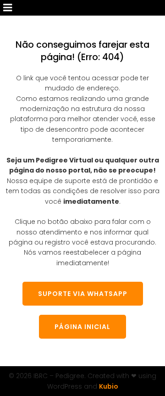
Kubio (108, 386)
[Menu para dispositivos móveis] (8, 8)
